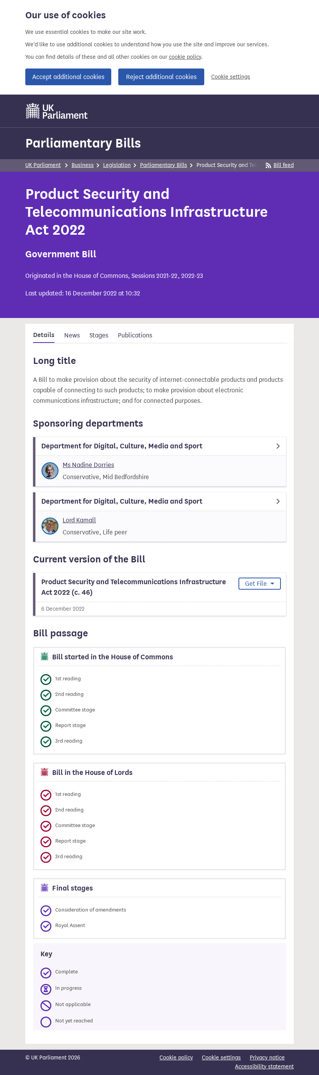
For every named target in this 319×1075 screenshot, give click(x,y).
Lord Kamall (79, 520)
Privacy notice (267, 1057)
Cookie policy (176, 1057)
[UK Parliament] (57, 110)
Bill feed (283, 165)
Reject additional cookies (161, 77)
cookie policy (185, 57)
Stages (98, 335)
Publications (135, 335)
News (72, 335)
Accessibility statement (264, 1066)
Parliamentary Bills (83, 143)
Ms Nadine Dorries (88, 465)
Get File (256, 583)
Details (43, 335)
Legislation (117, 165)
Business (83, 165)
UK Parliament (43, 165)
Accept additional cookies (68, 77)
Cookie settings (230, 77)
